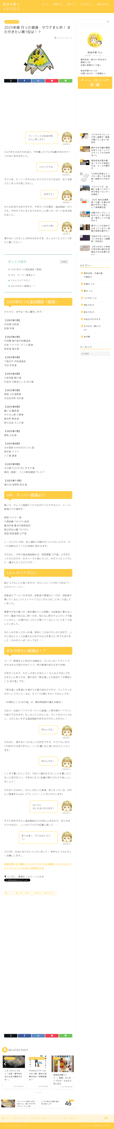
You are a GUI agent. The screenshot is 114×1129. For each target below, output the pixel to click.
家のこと (71, 4)
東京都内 (20, 893)
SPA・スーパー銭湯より (23, 275)
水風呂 (39, 893)
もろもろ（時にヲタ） (92, 328)
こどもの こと (90, 298)
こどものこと (86, 4)
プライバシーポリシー (14, 1126)
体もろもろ (89, 312)
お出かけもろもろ (12, 22)
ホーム (45, 4)
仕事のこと (58, 4)
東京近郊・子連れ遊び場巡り (93, 275)
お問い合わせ (103, 4)
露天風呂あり (50, 893)
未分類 (87, 336)
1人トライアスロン (20, 280)
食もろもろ (89, 305)
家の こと (88, 291)
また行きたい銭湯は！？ (23, 286)
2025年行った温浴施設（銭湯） (27, 269)
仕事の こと (89, 284)
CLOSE (64, 262)
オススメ (10, 893)
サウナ (30, 893)
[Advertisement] (38, 107)
